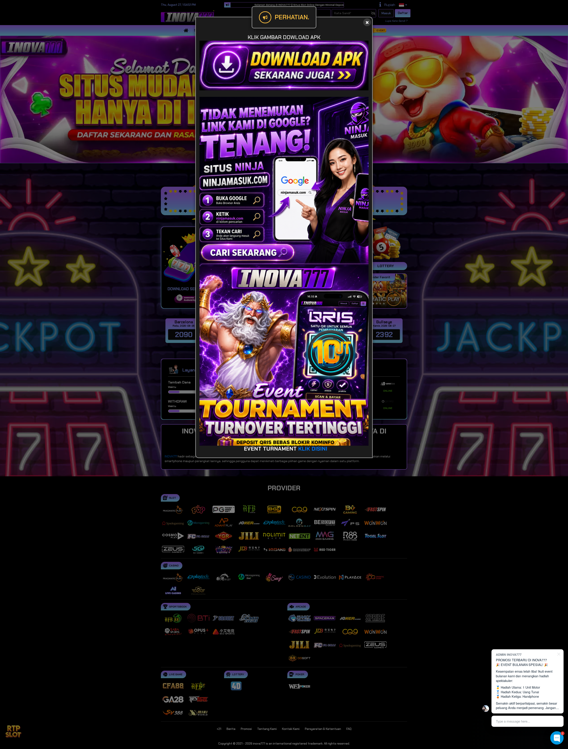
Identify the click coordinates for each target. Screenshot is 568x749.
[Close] (367, 22)
